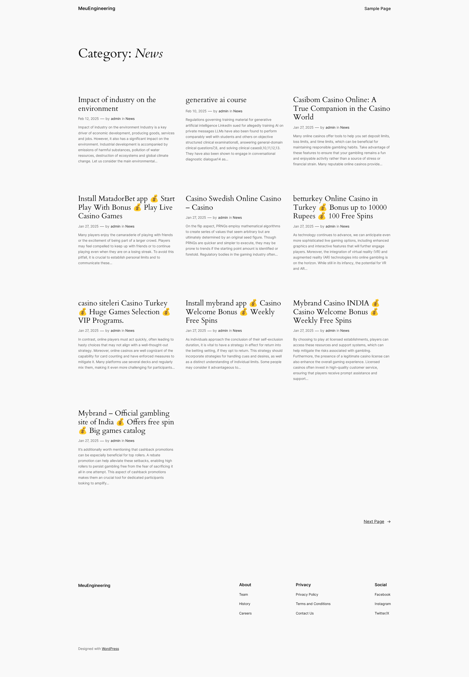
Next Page (377, 521)
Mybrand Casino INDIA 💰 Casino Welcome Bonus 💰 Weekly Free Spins (336, 312)
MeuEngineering (96, 8)
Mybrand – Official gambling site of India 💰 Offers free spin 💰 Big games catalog (126, 422)
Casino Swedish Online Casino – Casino (233, 203)
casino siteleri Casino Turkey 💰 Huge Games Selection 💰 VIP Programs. (124, 312)
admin (116, 118)
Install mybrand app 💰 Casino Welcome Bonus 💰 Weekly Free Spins (233, 312)
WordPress (110, 648)
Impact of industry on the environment (117, 104)
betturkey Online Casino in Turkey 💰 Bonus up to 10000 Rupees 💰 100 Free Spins (340, 208)
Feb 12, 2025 (88, 118)
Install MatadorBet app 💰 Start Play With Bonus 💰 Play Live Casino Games (126, 208)
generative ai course (216, 100)
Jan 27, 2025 (303, 127)
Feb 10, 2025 (196, 111)
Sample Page (377, 8)
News (130, 118)
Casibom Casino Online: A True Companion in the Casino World (341, 109)
